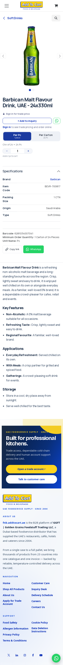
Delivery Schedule (42, 595)
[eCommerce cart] (56, 5)
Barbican (55, 179)
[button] (56, 18)
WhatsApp (35, 249)
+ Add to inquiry (27, 121)
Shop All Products (13, 589)
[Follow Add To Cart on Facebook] (33, 655)
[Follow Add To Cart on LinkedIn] (16, 655)
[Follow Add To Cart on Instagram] (25, 655)
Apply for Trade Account (12, 602)
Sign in (7, 127)
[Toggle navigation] (7, 5)
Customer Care (40, 583)
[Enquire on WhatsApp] (56, 121)
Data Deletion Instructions (39, 630)
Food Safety (10, 622)
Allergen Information (15, 628)
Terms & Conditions (15, 640)
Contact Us (38, 607)
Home (6, 583)
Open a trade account (32, 469)
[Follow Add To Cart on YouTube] (41, 655)
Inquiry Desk (39, 589)
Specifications (13, 171)
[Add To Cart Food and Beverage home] (31, 499)
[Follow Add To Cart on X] (8, 655)
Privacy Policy (11, 634)
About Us (8, 595)
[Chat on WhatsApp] (56, 658)
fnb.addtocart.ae (14, 522)
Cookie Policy (39, 622)
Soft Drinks (15, 18)
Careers (36, 601)
